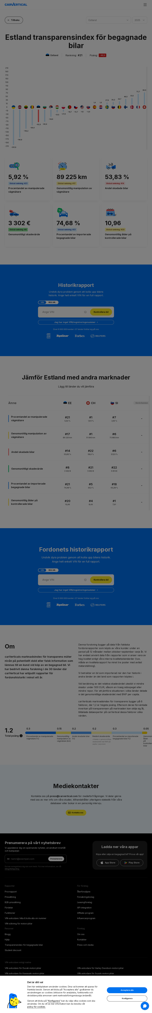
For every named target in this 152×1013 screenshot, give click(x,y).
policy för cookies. (36, 1006)
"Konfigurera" (54, 1001)
